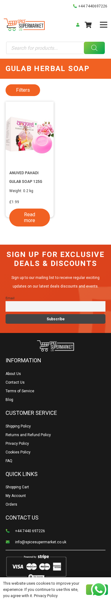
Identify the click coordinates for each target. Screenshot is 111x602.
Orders (11, 504)
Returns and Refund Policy (28, 435)
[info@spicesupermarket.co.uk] (10, 542)
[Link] (24, 25)
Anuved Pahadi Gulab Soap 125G (25, 177)
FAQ (9, 461)
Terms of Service (20, 391)
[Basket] (88, 24)
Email (10, 298)
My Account (16, 496)
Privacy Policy (17, 443)
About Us (13, 374)
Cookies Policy (18, 452)
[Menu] (103, 24)
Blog (9, 400)
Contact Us (15, 382)
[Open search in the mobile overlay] (55, 48)
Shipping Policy (18, 426)
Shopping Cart (17, 487)
